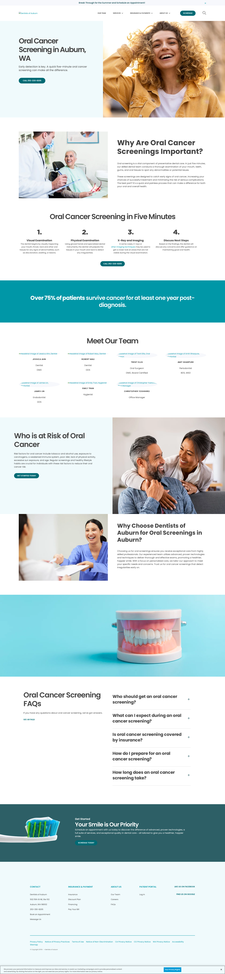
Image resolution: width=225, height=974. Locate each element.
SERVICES (117, 13)
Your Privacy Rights (172, 969)
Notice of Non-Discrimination (99, 942)
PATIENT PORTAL (147, 886)
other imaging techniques (123, 247)
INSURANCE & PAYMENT (80, 886)
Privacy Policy (36, 942)
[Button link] (204, 13)
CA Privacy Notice (123, 942)
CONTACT (35, 886)
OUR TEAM (102, 13)
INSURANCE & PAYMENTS (140, 13)
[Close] (221, 969)
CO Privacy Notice (142, 942)
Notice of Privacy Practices (57, 942)
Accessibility (178, 942)
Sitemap (34, 945)
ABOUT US (164, 13)
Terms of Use (78, 942)
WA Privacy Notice (161, 942)
